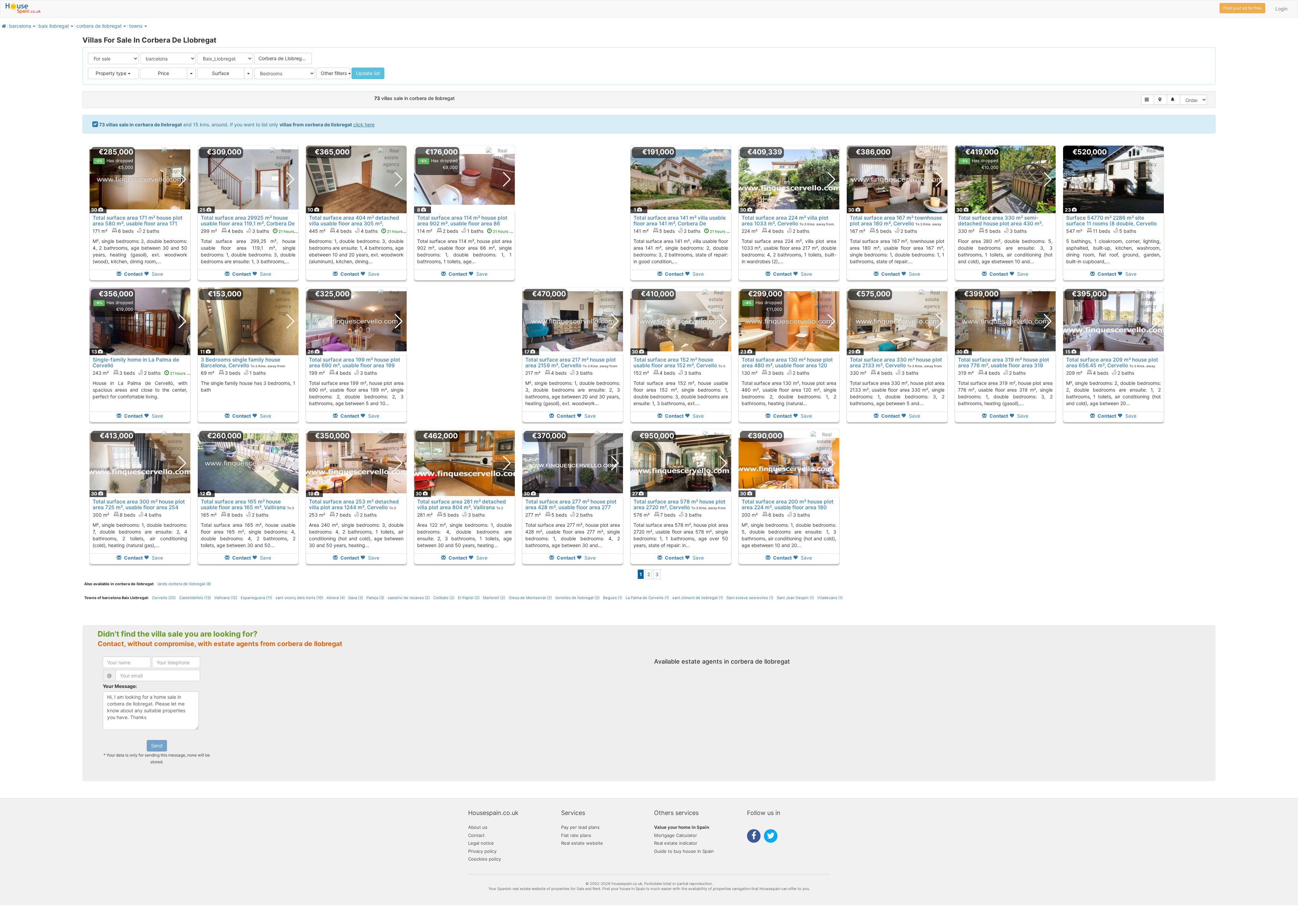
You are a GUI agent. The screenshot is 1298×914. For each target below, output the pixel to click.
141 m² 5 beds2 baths (683, 231)
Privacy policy (482, 851)
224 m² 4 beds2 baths (775, 231)
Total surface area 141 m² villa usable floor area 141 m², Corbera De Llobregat (679, 223)
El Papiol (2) (469, 597)
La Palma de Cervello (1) (647, 597)
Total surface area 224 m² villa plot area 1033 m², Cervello (785, 221)
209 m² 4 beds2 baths (1100, 373)
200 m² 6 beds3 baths (776, 515)
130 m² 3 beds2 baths (775, 373)
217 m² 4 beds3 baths (559, 373)
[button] (33, 26)
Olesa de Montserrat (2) (530, 597)
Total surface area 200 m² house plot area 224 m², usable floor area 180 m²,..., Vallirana (788, 507)
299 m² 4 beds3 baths (251, 231)
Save (156, 274)
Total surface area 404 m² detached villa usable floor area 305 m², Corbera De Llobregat (354, 223)
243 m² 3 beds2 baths (143, 373)
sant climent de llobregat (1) (697, 597)
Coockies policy (484, 859)
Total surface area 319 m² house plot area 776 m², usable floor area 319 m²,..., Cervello (1003, 365)
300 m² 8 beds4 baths (127, 515)
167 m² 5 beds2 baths (883, 231)
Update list (368, 73)
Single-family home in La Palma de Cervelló (136, 362)
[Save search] (1173, 100)
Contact (476, 835)
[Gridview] (1147, 100)
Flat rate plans (576, 835)
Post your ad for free (1242, 7)
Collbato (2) (444, 597)
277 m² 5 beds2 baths (559, 515)
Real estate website (582, 843)
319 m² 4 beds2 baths (992, 373)
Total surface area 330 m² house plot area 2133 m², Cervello (896, 362)
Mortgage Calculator (675, 835)
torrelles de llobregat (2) (577, 597)
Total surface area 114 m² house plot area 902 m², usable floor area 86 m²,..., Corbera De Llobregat (462, 223)
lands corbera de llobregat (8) (184, 584)
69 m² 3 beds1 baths (233, 373)
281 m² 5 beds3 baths (451, 515)
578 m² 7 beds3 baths (667, 515)
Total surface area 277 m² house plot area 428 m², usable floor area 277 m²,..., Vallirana (571, 507)
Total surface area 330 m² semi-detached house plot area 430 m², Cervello (1000, 223)
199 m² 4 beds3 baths (343, 373)
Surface (220, 73)
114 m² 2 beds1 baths (466, 231)
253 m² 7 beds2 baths (343, 515)
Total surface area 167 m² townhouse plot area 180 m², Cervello (896, 221)
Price (163, 73)
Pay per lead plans (580, 827)
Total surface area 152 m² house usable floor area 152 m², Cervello (675, 362)
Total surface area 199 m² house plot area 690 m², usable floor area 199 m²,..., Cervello (354, 365)
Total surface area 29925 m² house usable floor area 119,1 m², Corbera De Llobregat (248, 223)
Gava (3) (355, 597)
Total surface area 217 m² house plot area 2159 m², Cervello (570, 362)
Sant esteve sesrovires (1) (749, 597)
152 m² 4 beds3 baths (667, 373)
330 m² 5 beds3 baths (992, 231)
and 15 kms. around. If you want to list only (237, 124)
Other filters (334, 73)
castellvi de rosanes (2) (409, 597)
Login (1281, 8)
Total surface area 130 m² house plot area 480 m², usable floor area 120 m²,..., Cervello (787, 365)
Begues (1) (612, 597)
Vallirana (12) (225, 597)
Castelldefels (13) (195, 597)
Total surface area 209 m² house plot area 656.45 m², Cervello (1112, 362)
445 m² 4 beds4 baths (359, 231)
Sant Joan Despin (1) (795, 597)
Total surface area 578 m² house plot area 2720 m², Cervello (679, 504)
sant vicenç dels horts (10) (299, 597)
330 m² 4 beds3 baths (884, 373)
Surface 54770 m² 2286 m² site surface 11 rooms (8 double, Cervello (1111, 221)
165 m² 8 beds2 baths (234, 515)
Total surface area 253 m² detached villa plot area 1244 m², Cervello (354, 504)
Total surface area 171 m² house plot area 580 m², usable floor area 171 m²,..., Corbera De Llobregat (138, 223)
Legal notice (481, 843)
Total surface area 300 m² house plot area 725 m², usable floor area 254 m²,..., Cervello (139, 507)
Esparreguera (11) (256, 597)
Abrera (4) (336, 597)
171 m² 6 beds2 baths (126, 231)
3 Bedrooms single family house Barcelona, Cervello (240, 362)
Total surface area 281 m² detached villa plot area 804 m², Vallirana (461, 504)
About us (477, 827)
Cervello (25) (164, 597)
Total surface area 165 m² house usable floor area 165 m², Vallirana (243, 504)
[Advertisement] (572, 217)
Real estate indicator (675, 843)
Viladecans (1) (830, 597)
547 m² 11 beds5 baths (1101, 231)
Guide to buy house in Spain (684, 851)
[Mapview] (1160, 100)
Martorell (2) (494, 597)
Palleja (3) (375, 597)
